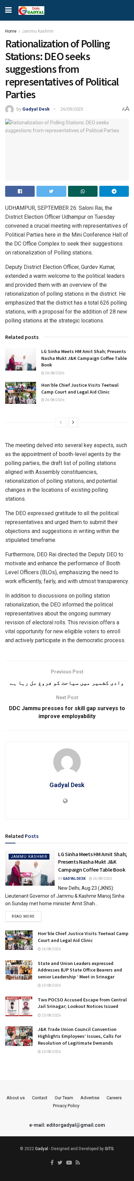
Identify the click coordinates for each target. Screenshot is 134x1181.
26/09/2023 (71, 109)
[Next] (73, 422)
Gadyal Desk (35, 109)
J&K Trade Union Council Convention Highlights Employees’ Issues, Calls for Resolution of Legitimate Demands (79, 1036)
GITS (109, 1148)
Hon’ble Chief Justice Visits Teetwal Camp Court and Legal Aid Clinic (80, 388)
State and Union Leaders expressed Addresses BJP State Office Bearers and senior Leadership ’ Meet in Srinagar (80, 970)
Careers (114, 1097)
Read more (23, 916)
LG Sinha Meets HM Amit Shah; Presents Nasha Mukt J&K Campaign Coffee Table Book (84, 358)
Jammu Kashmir (38, 31)
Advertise (89, 1097)
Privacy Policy (66, 1105)
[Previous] (61, 422)
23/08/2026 (51, 985)
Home (10, 31)
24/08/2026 (54, 373)
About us (16, 1097)
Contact (39, 1097)
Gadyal (41, 1148)
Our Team (64, 1097)
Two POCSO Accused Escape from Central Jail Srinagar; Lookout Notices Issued (82, 1003)
